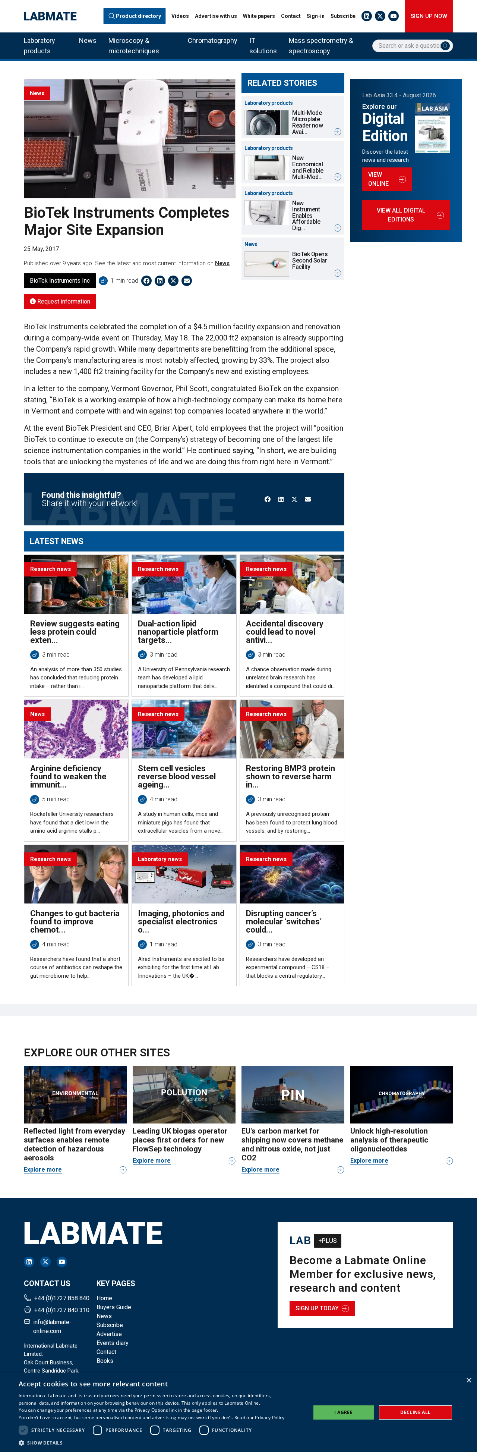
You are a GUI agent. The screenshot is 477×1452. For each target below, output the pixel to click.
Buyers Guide (114, 1307)
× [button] (468, 1380)
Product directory (138, 16)
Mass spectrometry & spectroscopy (321, 46)
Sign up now (429, 16)
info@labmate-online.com (52, 1327)
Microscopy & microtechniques (133, 46)
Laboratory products (39, 46)
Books (105, 1360)
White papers (259, 16)
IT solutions (263, 46)
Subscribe (343, 16)
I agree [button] (343, 1412)
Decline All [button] (415, 1412)
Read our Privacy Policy (259, 1417)
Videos (180, 16)
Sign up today (317, 1308)
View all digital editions (401, 215)
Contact (291, 16)
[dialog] (238, 1412)
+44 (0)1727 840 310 (61, 1310)
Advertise (109, 1334)
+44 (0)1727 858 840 (61, 1298)
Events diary (113, 1342)
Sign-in (316, 16)
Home (104, 1298)
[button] (152, 1442)
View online (378, 179)
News (88, 40)
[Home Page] (50, 16)
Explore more (43, 1169)
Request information (63, 301)
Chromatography (212, 40)
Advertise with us (216, 16)
